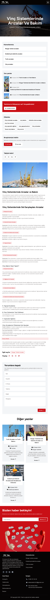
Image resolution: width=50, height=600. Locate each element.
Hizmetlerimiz (6, 585)
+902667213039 (11, 108)
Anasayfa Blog (25, 27)
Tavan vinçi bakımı (10, 129)
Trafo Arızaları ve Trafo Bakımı (27, 77)
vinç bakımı (23, 120)
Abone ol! (42, 519)
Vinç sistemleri (36, 126)
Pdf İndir (9, 144)
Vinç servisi (20, 129)
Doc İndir (19, 144)
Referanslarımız (6, 588)
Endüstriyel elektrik (13, 489)
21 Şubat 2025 (15, 77)
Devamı (13, 459)
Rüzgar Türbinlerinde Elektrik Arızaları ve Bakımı (32, 83)
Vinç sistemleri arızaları (11, 120)
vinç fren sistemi (9, 123)
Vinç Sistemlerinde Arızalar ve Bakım (29, 95)
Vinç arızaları (9, 64)
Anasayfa (4, 579)
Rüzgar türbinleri (36, 449)
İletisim (4, 591)
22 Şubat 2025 (15, 82)
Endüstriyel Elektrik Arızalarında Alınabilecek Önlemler (25, 89)
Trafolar (13, 448)
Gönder (41, 410)
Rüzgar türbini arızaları (12, 48)
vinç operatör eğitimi (10, 126)
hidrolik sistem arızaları (35, 120)
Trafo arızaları (9, 59)
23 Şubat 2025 (15, 87)
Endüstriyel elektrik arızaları (13, 54)
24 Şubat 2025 (15, 94)
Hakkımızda (5, 582)
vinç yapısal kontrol (24, 126)
